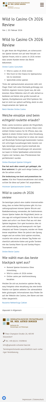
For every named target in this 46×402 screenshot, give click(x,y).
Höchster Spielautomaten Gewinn (16, 186)
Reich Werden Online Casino (14, 109)
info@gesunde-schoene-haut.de (16, 345)
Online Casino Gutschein (12, 66)
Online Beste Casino (10, 251)
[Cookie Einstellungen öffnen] (4, 399)
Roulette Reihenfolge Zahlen (14, 302)
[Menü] (41, 5)
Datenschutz (38, 399)
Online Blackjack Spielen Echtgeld (16, 162)
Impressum (26, 399)
